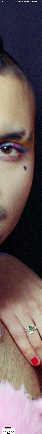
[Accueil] (5, 1)
